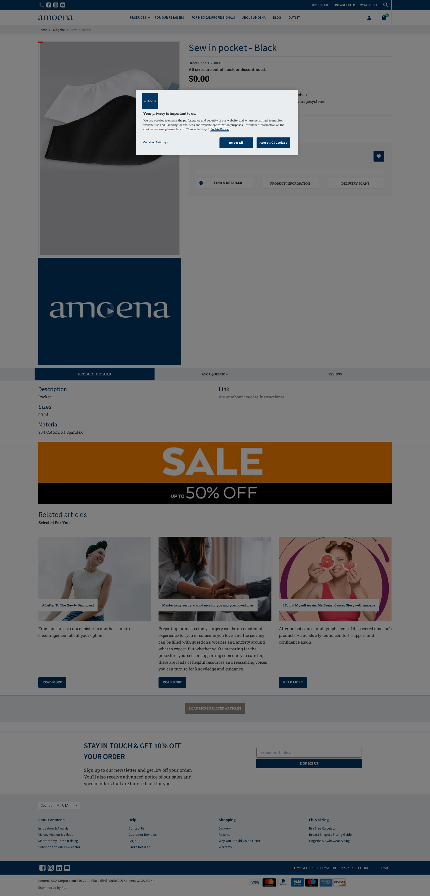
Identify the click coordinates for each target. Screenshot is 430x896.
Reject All (236, 142)
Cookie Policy (220, 129)
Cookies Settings (155, 142)
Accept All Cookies (273, 142)
